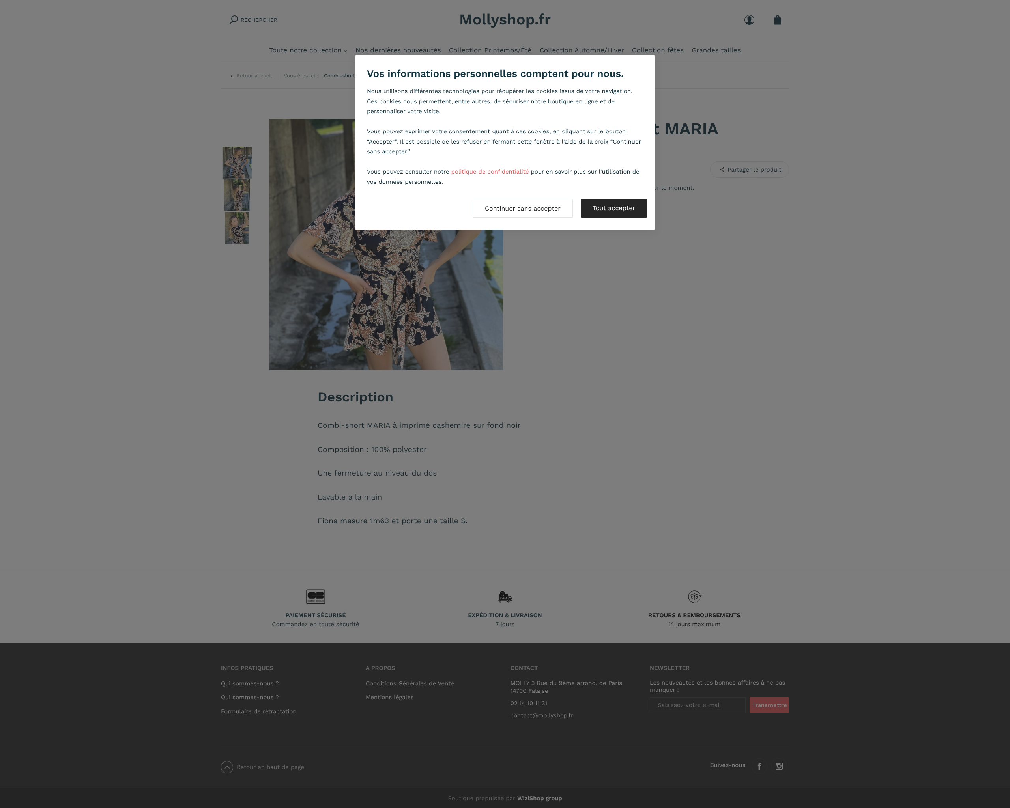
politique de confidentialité (490, 171)
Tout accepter (614, 208)
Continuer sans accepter (523, 208)
